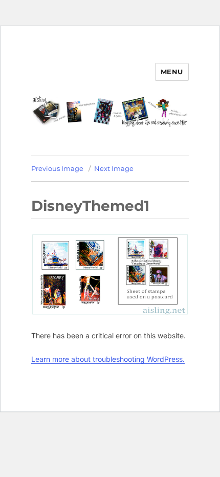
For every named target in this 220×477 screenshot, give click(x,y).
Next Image (114, 168)
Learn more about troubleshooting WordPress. (108, 359)
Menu (172, 72)
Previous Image (57, 168)
